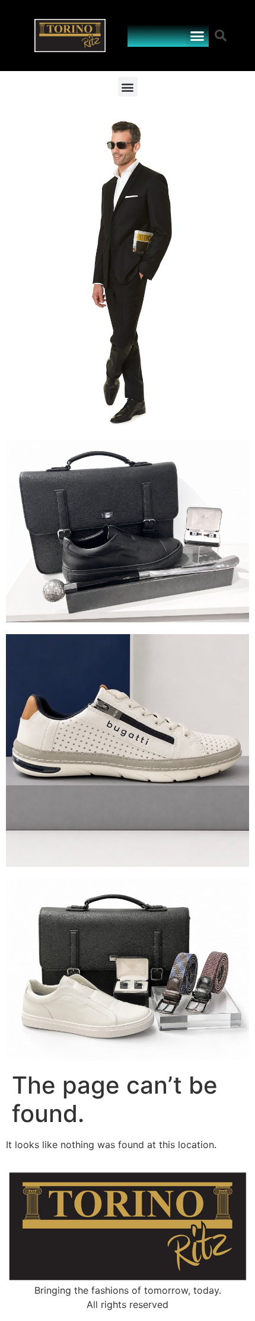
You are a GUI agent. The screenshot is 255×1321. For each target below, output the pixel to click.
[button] (197, 35)
